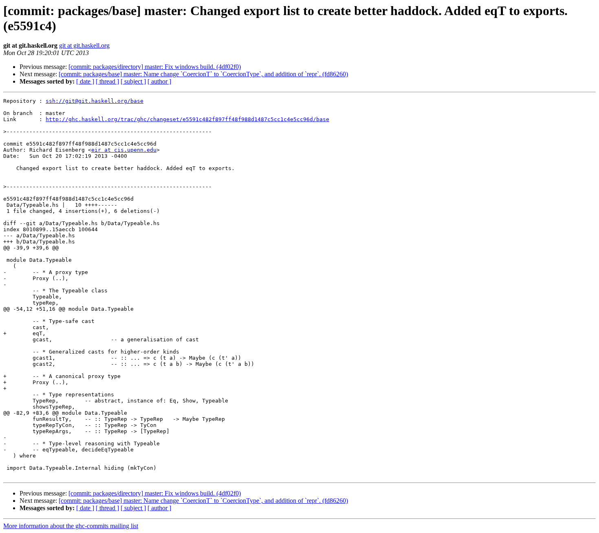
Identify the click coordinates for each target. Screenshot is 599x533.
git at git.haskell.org (84, 45)
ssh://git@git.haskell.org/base (94, 101)
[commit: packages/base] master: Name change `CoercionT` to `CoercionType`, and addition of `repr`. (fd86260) (203, 74)
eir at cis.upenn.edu (123, 150)
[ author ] (159, 81)
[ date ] (85, 81)
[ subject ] (133, 81)
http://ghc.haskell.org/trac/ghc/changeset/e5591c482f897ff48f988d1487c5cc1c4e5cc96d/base (187, 119)
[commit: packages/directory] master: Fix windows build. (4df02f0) (154, 66)
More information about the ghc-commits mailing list (70, 525)
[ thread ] (107, 81)
